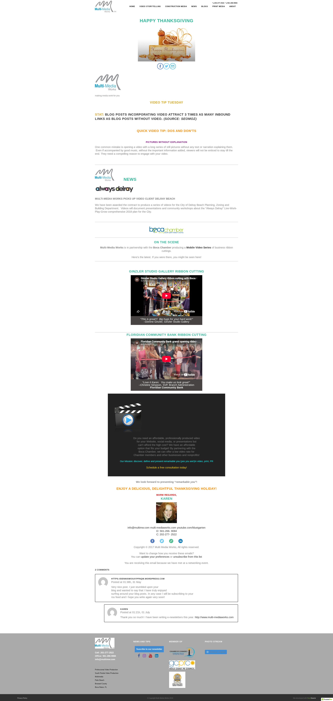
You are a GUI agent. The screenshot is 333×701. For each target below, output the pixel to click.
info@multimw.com (138, 527)
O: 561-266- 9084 (166, 531)
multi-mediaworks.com (163, 527)
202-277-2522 (219, 3)
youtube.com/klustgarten (191, 527)
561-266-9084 (232, 3)
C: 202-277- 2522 (166, 534)
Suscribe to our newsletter (149, 649)
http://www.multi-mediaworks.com (214, 617)
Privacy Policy (22, 698)
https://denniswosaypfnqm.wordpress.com (138, 579)
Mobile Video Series (198, 247)
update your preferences (154, 556)
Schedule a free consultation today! (166, 467)
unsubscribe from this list (187, 556)
